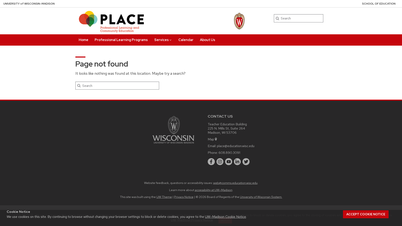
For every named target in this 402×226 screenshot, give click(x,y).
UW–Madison (29, 3)
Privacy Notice (183, 197)
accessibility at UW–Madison (213, 190)
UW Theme (164, 197)
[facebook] (211, 161)
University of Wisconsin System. (261, 197)
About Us (207, 40)
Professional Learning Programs (121, 40)
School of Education (379, 3)
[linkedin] (237, 161)
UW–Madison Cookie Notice (225, 216)
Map (211, 139)
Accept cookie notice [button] (365, 214)
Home (83, 40)
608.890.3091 (229, 152)
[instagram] (220, 161)
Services (161, 40)
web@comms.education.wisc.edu (235, 183)
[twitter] (246, 161)
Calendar (185, 40)
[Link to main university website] (173, 144)
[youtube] (228, 161)
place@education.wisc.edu (235, 146)
